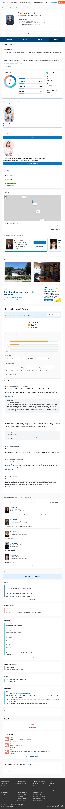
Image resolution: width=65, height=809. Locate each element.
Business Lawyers (36, 785)
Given (32, 502)
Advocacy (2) (20, 367)
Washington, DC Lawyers (22, 792)
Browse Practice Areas (5, 790)
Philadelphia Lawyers (21, 794)
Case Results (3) (10, 367)
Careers (50, 785)
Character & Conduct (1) (12, 370)
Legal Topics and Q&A (38, 2)
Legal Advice (3, 787)
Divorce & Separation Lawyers (39, 796)
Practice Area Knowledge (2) (33, 367)
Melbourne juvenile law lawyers (11, 771)
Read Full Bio (7, 66)
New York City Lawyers (21, 783)
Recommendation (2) (48, 367)
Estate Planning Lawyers (38, 792)
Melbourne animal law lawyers (11, 767)
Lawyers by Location (13, 2)
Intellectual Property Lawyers (39, 798)
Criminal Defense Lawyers (38, 787)
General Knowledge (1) (41, 370)
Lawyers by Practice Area (25, 2)
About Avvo (51, 783)
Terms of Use (3, 804)
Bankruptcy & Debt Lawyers (39, 783)
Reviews (25, 39)
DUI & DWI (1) (31, 358)
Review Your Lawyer (5, 785)
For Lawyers (3, 794)
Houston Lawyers (20, 790)
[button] (32, 201)
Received (13, 502)
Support (50, 787)
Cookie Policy (18, 804)
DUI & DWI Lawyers (37, 790)
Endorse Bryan (54, 502)
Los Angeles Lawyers (21, 785)
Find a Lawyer (4, 783)
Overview (9, 39)
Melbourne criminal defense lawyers (31, 767)
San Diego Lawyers (21, 800)
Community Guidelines (27, 804)
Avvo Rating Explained (53, 790)
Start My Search (32, 137)
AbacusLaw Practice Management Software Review (19, 693)
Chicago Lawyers (20, 787)
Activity (56, 39)
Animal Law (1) (9, 358)
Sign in (62, 2)
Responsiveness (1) (11, 374)
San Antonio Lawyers (21, 798)
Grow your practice (53, 2)
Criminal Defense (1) (21, 358)
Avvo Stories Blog (4, 792)
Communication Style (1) (27, 370)
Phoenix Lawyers (20, 796)
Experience (40, 39)
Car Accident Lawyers (37, 794)
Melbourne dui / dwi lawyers (48, 767)
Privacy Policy (11, 804)
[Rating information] (40, 15)
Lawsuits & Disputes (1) (43, 358)
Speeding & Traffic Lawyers (38, 800)
